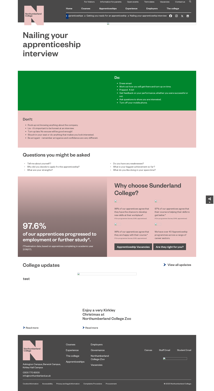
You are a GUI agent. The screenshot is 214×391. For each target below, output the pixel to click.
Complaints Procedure (92, 383)
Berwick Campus (51, 364)
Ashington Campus (32, 364)
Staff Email (164, 350)
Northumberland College (33, 350)
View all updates (179, 265)
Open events (132, 1)
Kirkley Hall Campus (33, 367)
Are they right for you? (170, 246)
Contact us (180, 1)
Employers (152, 8)
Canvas (148, 350)
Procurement (111, 383)
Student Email (184, 350)
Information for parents (110, 1)
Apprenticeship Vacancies (133, 246)
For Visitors (89, 1)
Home (69, 8)
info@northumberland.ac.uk (37, 375)
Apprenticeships (108, 8)
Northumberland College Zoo (100, 357)
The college (173, 8)
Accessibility (47, 383)
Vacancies (164, 1)
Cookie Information (31, 383)
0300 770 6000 (31, 372)
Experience (131, 8)
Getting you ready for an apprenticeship (106, 15)
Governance (98, 350)
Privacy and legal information (68, 383)
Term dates (149, 1)
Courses (85, 8)
